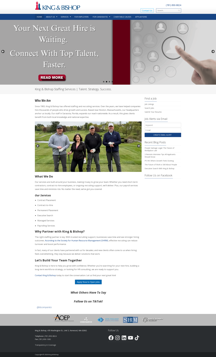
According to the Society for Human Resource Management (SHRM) (76, 240)
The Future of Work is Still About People (161, 164)
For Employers (81, 17)
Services (64, 17)
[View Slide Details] (108, 52)
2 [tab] (106, 81)
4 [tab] (112, 81)
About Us (50, 17)
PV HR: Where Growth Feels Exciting (159, 161)
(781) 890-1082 (45, 339)
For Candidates (100, 17)
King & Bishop (53, 354)
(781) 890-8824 (173, 5)
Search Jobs (149, 108)
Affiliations (141, 17)
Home (39, 17)
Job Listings (149, 104)
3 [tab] (109, 81)
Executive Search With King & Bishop (159, 168)
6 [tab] (95, 169)
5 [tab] (92, 169)
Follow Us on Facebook (158, 175)
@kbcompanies (44, 307)
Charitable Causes (122, 17)
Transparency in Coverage (45, 345)
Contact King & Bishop (45, 275)
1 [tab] (103, 81)
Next (213, 52)
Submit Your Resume (153, 112)
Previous (3, 52)
